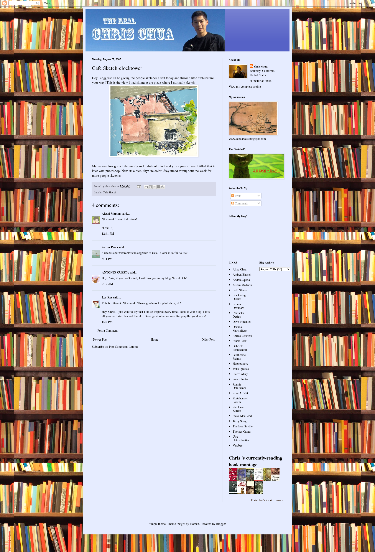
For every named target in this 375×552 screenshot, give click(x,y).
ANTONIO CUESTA (115, 272)
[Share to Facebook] (158, 187)
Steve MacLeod (242, 416)
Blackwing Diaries (239, 297)
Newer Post (100, 339)
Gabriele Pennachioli (240, 348)
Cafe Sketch (109, 192)
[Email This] (146, 187)
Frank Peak (240, 341)
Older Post (208, 339)
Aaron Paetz (110, 247)
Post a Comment (107, 330)
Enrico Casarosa (242, 336)
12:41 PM (108, 233)
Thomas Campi (242, 431)
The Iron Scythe (243, 426)
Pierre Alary (240, 374)
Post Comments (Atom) (123, 346)
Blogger (221, 524)
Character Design (238, 315)
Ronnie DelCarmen (240, 386)
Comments (241, 203)
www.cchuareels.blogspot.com (247, 139)
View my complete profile (245, 86)
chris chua (261, 66)
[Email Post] (138, 186)
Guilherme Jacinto (239, 357)
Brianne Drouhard (238, 306)
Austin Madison (242, 285)
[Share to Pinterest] (163, 187)
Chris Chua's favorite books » (267, 500)
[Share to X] (154, 187)
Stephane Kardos (238, 409)
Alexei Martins (111, 213)
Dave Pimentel (242, 322)
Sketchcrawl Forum (240, 400)
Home (154, 339)
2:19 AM (107, 284)
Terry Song (240, 421)
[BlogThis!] (150, 187)
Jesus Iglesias (241, 369)
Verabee (237, 445)
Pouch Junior (241, 379)
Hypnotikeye (240, 363)
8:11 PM (107, 259)
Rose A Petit (240, 393)
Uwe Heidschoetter (241, 438)
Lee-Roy (107, 297)
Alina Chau (240, 269)
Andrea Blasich (242, 274)
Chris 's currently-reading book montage (255, 461)
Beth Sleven (240, 290)
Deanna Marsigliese (240, 329)
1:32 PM (107, 322)
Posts (237, 196)
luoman (194, 524)
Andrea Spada (241, 280)
